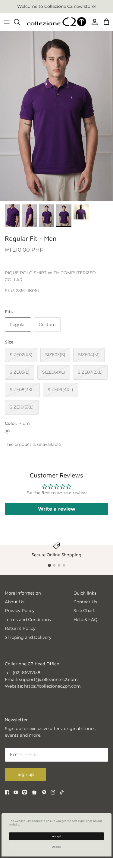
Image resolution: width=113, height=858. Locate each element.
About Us (14, 602)
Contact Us (85, 602)
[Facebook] (7, 792)
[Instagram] (53, 792)
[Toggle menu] (6, 22)
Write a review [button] (56, 509)
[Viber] (44, 792)
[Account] (93, 22)
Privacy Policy (20, 610)
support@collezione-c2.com (48, 679)
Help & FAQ (86, 619)
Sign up (25, 774)
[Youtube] (16, 792)
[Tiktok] (61, 792)
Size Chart (84, 610)
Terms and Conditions (28, 619)
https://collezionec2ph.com (52, 686)
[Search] (20, 22)
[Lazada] (24, 792)
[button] (49, 565)
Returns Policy (20, 628)
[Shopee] (34, 792)
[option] (56, 116)
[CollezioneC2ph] (56, 22)
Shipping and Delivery (28, 637)
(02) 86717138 (26, 672)
